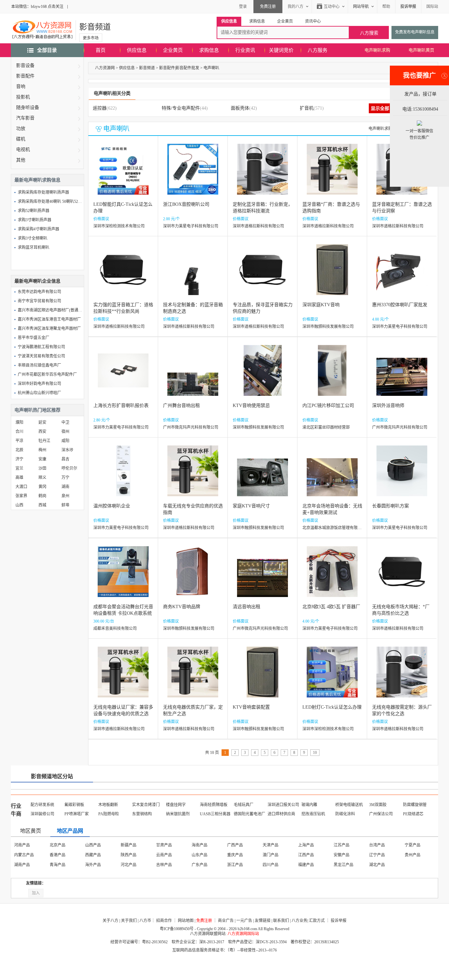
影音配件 (25, 76)
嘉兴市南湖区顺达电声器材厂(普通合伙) (52, 310)
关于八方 (110, 920)
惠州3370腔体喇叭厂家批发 (399, 304)
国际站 (432, 6)
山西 (19, 505)
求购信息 (209, 50)
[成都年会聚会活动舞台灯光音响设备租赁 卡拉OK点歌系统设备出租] (123, 576)
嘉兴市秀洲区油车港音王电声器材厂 (49, 319)
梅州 (42, 450)
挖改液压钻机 (313, 814)
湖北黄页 (341, 855)
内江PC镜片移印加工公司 (328, 405)
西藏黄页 (164, 865)
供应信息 (137, 50)
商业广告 (226, 920)
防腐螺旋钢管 (415, 804)
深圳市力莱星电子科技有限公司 (190, 226)
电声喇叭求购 (377, 50)
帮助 (386, 6)
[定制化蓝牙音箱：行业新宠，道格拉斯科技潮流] (262, 174)
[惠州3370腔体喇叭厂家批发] (401, 274)
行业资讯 (245, 50)
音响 (20, 86)
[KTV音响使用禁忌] (263, 375)
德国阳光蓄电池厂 (249, 814)
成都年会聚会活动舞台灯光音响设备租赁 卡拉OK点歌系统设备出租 (123, 613)
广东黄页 (412, 855)
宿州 (65, 431)
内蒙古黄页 (414, 845)
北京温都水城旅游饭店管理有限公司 (334, 527)
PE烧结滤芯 (413, 814)
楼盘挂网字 (176, 804)
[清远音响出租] (262, 576)
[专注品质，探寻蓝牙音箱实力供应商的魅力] (262, 274)
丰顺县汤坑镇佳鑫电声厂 (39, 365)
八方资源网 (105, 68)
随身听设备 (27, 107)
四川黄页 (57, 865)
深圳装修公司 (42, 814)
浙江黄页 (128, 855)
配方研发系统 (42, 804)
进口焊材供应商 (281, 814)
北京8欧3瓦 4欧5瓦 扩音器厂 (331, 606)
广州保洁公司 (381, 814)
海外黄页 (377, 865)
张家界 (21, 496)
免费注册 (268, 6)
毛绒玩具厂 (243, 804)
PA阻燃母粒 (108, 814)
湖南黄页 (377, 855)
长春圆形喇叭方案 (390, 505)
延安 (42, 422)
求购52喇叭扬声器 (33, 210)
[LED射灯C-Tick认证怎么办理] (332, 677)
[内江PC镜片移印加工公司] (332, 375)
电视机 (23, 149)
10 (315, 752)
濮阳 (19, 422)
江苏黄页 (306, 845)
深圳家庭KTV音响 (321, 304)
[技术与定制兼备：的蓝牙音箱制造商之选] (192, 274)
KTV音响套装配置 (251, 707)
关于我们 (129, 920)
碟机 (20, 139)
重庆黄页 (128, 845)
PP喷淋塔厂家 (76, 814)
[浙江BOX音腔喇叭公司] (192, 174)
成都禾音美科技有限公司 (115, 628)
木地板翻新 (108, 804)
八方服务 (317, 50)
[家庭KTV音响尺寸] (262, 475)
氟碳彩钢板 (74, 804)
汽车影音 (25, 118)
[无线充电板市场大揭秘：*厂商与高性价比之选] (401, 576)
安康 (42, 459)
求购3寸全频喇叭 (32, 238)
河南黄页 (306, 855)
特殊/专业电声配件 (181, 108)
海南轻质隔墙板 (213, 804)
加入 (36, 893)
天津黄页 (57, 845)
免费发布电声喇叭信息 (415, 32)
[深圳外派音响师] (401, 375)
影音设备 (25, 65)
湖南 (65, 486)
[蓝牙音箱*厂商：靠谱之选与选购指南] (332, 174)
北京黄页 (22, 845)
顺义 (42, 477)
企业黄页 (173, 50)
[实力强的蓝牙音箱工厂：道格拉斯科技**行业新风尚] (123, 274)
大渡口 (21, 486)
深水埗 (67, 450)
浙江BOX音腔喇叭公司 (186, 204)
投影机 (23, 97)
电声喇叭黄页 (421, 50)
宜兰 (19, 468)
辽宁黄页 (22, 855)
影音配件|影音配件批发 (179, 68)
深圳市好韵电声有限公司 (39, 383)
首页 (101, 50)
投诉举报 (338, 920)
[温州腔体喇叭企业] (123, 475)
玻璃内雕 (309, 804)
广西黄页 (22, 865)
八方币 (145, 920)
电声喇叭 (211, 68)
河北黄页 (341, 845)
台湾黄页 (235, 845)
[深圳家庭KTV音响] (332, 274)
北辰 (19, 450)
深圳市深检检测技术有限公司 (119, 226)
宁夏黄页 (306, 865)
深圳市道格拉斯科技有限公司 (258, 226)
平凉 (19, 440)
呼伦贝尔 (69, 468)
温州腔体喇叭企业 (111, 505)
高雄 (19, 477)
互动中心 (332, 6)
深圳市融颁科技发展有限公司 (328, 326)
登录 (243, 6)
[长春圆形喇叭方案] (401, 475)
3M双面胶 (378, 804)
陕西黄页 (199, 865)
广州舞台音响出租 (181, 405)
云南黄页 (128, 865)
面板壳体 (240, 108)
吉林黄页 (57, 855)
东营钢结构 (142, 814)
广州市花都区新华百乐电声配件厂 (47, 374)
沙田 (42, 468)
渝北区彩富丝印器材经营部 (326, 427)
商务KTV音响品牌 (181, 606)
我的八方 (295, 6)
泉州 (65, 496)
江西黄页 (235, 855)
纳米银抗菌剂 (178, 814)
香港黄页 (164, 845)
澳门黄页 (199, 845)
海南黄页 (270, 845)
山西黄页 (377, 845)
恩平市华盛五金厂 (33, 337)
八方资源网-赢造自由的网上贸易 (42, 30)
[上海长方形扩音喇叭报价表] (123, 375)
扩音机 (307, 108)
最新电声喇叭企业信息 (37, 281)
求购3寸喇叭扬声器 (34, 220)
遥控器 (99, 108)
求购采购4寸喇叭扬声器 (38, 229)
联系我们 (281, 920)
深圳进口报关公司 (283, 804)
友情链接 (263, 920)
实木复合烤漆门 (146, 804)
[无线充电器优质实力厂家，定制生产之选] (192, 677)
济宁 (19, 459)
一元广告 (244, 920)
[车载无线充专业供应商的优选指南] (192, 475)
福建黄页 (199, 855)
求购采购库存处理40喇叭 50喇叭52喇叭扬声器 (58, 201)
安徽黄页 (164, 855)
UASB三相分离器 (215, 814)
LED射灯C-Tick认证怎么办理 (332, 707)
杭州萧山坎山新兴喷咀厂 (39, 393)
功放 (20, 128)
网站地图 (186, 920)
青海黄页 (270, 865)
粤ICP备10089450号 (177, 929)
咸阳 (65, 440)
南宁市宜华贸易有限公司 (39, 301)
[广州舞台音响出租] (192, 375)
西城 (42, 505)
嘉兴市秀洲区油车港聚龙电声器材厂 (49, 328)
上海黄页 (93, 845)
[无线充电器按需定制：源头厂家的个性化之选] (401, 677)
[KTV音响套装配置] (262, 677)
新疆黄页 (341, 865)
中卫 (65, 422)
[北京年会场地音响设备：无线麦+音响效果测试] (332, 475)
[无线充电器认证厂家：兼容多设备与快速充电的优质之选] (123, 677)
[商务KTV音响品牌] (193, 576)
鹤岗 (42, 496)
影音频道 (95, 27)
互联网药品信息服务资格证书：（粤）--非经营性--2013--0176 (224, 950)
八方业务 (299, 920)
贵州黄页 (93, 865)
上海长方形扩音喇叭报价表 (121, 405)
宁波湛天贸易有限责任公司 (41, 356)
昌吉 (65, 459)
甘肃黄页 (235, 865)
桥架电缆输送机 (349, 804)
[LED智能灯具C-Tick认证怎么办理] (123, 174)
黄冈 (42, 486)
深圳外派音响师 (388, 405)
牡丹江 (44, 440)
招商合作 (164, 920)
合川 (19, 431)
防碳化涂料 (345, 814)
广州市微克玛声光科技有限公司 (190, 427)
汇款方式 (317, 920)
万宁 (65, 477)
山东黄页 (270, 855)
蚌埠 (65, 505)
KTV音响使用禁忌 (251, 405)
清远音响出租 (246, 606)
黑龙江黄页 (95, 855)
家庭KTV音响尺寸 (251, 505)
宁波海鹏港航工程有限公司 (41, 347)
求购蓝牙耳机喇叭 (33, 247)
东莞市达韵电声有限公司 (39, 291)
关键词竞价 (281, 50)
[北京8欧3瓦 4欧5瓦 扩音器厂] (332, 576)
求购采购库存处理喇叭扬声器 (43, 192)
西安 (42, 431)
